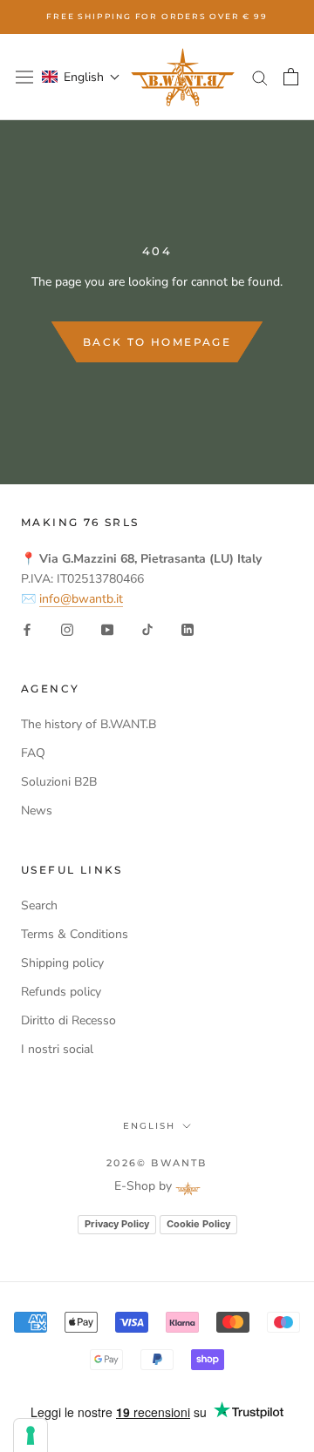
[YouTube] (107, 628)
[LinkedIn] (187, 628)
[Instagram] (67, 628)
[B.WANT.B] (182, 77)
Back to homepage (157, 341)
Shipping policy (62, 963)
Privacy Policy (117, 1224)
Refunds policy (61, 991)
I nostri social (57, 1049)
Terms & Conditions (74, 934)
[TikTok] (147, 628)
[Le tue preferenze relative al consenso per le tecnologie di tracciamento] (30, 1435)
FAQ (33, 753)
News (36, 810)
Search (39, 905)
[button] (81, 77)
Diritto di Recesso (68, 1020)
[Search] (260, 77)
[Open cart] (290, 76)
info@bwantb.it (81, 599)
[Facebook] (27, 628)
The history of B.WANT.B (88, 724)
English (149, 1125)
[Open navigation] (24, 77)
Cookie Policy (198, 1224)
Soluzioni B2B (59, 781)
